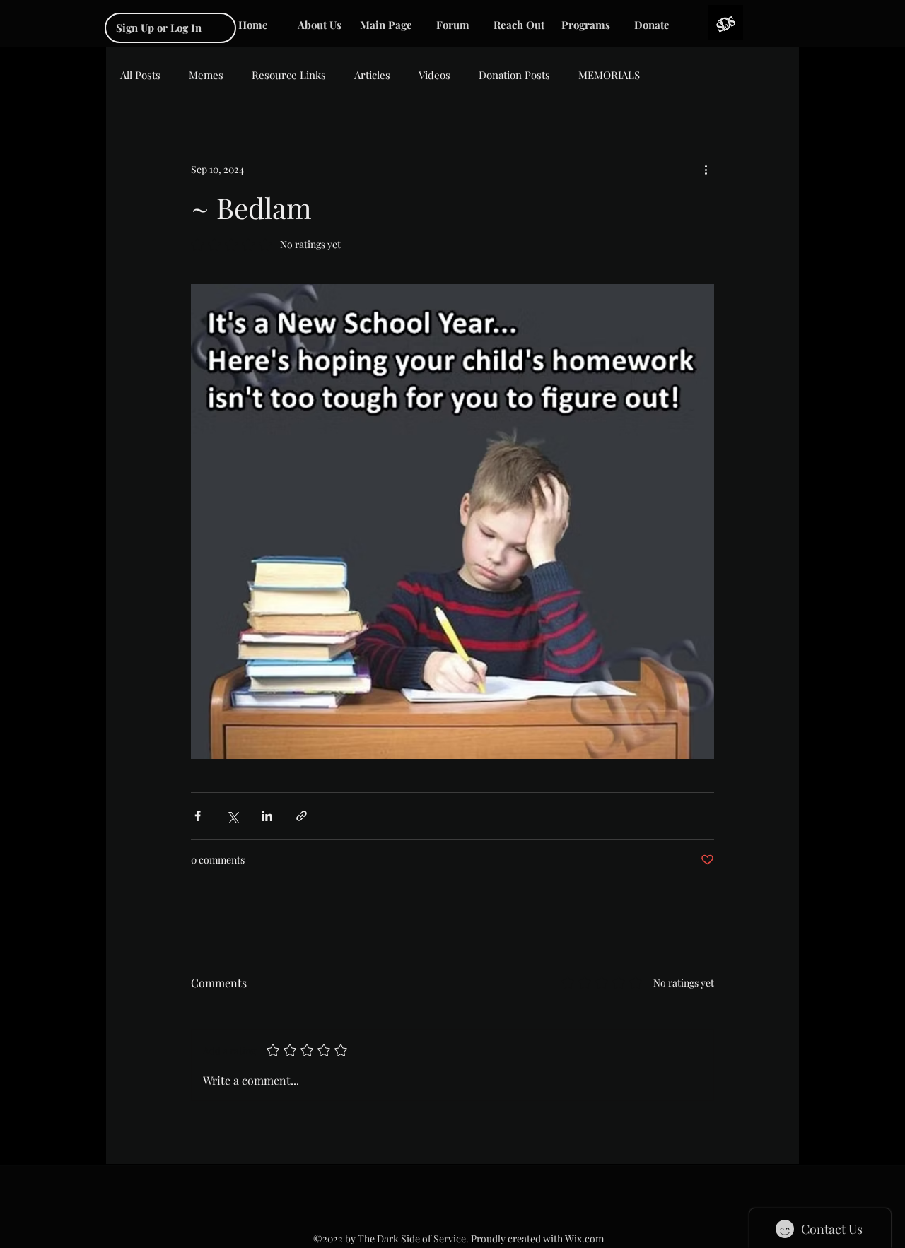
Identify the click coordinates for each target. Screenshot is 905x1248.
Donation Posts (514, 75)
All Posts (140, 75)
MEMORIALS (609, 75)
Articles (372, 75)
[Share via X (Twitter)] (232, 816)
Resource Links (289, 75)
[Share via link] (301, 816)
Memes (206, 75)
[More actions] (705, 168)
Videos (434, 75)
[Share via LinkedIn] (267, 816)
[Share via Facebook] (197, 816)
